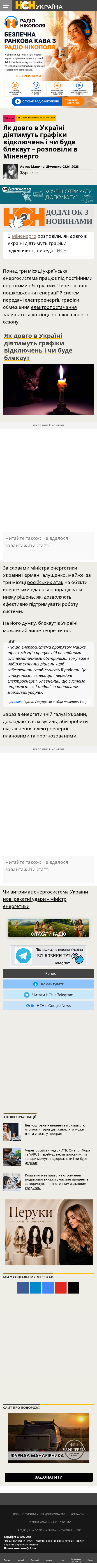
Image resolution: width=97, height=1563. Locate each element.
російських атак (45, 582)
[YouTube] (61, 1288)
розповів (16, 701)
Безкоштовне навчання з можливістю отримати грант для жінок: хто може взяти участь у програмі (55, 1129)
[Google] (48, 1288)
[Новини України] (39, 4)
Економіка (30, 117)
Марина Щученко (46, 166)
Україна (9, 118)
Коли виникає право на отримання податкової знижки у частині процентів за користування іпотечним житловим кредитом (56, 1181)
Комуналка (47, 117)
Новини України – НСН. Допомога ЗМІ (39, 1514)
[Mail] (73, 1288)
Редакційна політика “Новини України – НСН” (49, 1530)
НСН (62, 250)
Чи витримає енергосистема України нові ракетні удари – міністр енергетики (45, 899)
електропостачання (54, 307)
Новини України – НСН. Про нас (49, 1522)
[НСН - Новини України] (48, 956)
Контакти (77, 1514)
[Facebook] (23, 1288)
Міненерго (24, 236)
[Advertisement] (48, 480)
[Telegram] (35, 1288)
